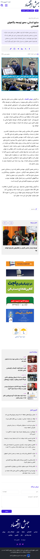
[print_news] (14, 48)
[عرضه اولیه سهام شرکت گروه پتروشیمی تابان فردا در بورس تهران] (32, 396)
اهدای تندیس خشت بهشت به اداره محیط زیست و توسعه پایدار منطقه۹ (19, 439)
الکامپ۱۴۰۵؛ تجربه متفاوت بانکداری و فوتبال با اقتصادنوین (20, 466)
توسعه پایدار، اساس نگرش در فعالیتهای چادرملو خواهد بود (21, 249)
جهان (18, 532)
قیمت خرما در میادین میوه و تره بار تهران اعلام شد (15, 360)
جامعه (23, 532)
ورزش (3, 532)
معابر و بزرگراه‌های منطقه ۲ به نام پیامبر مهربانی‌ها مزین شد (20, 415)
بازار (22, 535)
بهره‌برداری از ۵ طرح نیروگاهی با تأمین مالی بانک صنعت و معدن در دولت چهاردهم (20, 472)
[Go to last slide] (11, 223)
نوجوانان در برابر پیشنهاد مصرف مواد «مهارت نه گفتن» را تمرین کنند (20, 433)
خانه (37, 11)
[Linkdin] (21, 48)
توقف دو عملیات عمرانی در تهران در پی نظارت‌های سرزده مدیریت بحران (20, 420)
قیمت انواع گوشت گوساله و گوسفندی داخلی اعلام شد (16, 369)
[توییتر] (25, 48)
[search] (2, 5)
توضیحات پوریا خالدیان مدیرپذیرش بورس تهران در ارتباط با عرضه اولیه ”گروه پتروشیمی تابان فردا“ (15, 387)
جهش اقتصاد (29, 99)
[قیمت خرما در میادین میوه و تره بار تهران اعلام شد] (32, 359)
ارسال (6, 511)
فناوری (17, 535)
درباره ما (23, 540)
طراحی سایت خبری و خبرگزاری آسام (18, 556)
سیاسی (36, 532)
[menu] (6, 5)
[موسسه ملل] (20, 315)
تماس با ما (17, 540)
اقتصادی (29, 532)
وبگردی (11, 535)
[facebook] (29, 48)
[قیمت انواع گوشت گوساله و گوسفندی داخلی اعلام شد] (32, 368)
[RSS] (17, 544)
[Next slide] (5, 223)
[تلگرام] (18, 48)
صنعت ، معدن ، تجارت (27, 11)
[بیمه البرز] (20, 301)
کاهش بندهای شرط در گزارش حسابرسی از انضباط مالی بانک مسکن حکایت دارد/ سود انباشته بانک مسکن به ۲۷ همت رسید (19, 447)
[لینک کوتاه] (10, 48)
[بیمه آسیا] (20, 272)
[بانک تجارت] (20, 286)
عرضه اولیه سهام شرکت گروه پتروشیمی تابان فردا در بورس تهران (14, 397)
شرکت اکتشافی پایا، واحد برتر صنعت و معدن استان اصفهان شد (19, 454)
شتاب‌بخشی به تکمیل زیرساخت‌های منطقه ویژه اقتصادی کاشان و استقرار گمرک (20, 461)
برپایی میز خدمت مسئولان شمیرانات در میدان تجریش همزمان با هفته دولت (21, 426)
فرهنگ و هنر (11, 532)
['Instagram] (20, 544)
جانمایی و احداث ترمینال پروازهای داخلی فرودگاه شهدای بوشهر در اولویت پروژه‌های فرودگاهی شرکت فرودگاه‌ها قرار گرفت (15, 378)
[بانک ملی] (20, 261)
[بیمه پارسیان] (20, 335)
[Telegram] (23, 544)
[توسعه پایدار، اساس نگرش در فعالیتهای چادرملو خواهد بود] (20, 235)
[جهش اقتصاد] (32, 4)
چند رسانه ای (28, 535)
